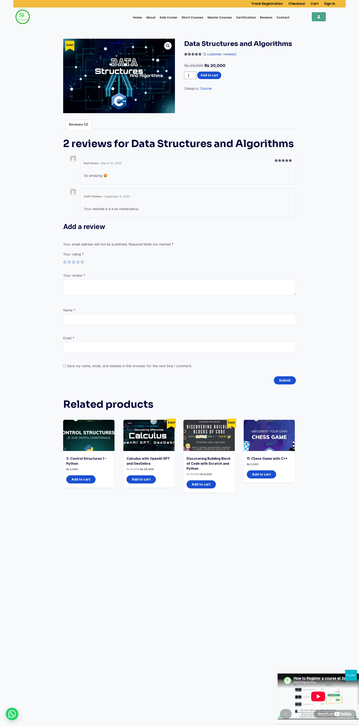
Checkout (296, 3)
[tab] (78, 124)
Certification (246, 17)
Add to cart (209, 75)
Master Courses (220, 17)
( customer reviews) (219, 54)
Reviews (266, 17)
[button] (12, 714)
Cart (314, 3)
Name (69, 310)
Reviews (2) (78, 124)
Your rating (73, 254)
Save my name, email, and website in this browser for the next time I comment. (129, 366)
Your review (74, 275)
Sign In (329, 3)
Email (68, 338)
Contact (283, 17)
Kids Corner (168, 17)
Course (206, 88)
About (151, 17)
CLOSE (351, 675)
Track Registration (267, 3)
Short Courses (192, 17)
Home (137, 17)
